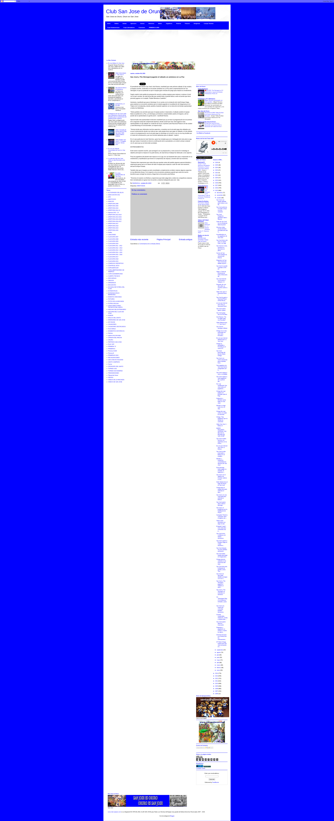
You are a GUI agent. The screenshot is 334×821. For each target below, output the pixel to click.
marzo (219, 665)
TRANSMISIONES (113, 373)
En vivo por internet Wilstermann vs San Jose (221, 339)
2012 (216, 678)
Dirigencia (197, 23)
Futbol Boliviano (203, 89)
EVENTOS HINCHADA (115, 297)
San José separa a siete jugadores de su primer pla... (221, 379)
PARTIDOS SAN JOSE (115, 342)
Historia (178, 23)
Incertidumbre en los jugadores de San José (221, 236)
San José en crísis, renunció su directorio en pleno (221, 248)
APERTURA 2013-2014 (115, 214)
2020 (216, 177)
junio (218, 657)
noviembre (220, 195)
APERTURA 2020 (113, 230)
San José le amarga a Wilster (221, 327)
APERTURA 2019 (113, 228)
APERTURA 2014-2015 (115, 217)
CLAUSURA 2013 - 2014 (115, 250)
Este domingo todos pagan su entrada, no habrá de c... (221, 470)
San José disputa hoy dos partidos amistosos (221, 549)
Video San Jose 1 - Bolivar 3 (221, 424)
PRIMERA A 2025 (154, 27)
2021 (216, 175)
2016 (216, 188)
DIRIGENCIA (112, 282)
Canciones (142, 27)
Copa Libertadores (129, 27)
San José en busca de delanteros (120, 88)
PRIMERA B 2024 (113, 355)
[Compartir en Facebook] (167, 183)
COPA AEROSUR (113, 268)
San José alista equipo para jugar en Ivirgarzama (221, 555)
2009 (216, 686)
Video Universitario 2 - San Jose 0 (120, 73)
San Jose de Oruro (203, 111)
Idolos (160, 23)
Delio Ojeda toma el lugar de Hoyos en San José (222, 483)
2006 (216, 693)
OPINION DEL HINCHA (115, 337)
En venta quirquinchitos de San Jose (120, 174)
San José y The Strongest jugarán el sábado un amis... (220, 584)
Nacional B (201, 162)
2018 (216, 183)
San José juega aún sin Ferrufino (221, 313)
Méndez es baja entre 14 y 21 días (220, 407)
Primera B (111, 353)
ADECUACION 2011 (114, 195)
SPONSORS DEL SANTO (115, 366)
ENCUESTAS (112, 285)
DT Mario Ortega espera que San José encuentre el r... (221, 644)
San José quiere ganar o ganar (221, 309)
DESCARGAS (112, 278)
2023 (216, 170)
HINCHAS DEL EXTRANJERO (117, 309)
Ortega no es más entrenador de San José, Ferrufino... (221, 333)
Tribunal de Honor (113, 375)
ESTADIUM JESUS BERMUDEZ (113, 293)
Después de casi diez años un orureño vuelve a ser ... (221, 287)
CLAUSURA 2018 (113, 259)
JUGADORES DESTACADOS (117, 326)
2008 (216, 688)
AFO (109, 197)
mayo (218, 660)
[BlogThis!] (164, 183)
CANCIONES (112, 234)
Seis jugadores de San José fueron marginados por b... (221, 368)
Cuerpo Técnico (208, 23)
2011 (216, 681)
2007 (216, 691)
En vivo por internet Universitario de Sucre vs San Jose (116, 150)
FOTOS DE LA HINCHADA (116, 301)
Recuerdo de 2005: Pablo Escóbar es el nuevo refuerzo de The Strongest (214, 114)
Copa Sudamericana (113, 27)
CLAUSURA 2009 (113, 241)
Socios (142, 23)
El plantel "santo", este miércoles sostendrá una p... (221, 529)
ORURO (110, 340)
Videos (116, 23)
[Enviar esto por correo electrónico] (162, 183)
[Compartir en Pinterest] (169, 183)
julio (218, 655)
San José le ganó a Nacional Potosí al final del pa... (221, 299)
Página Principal (163, 239)
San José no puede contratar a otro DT (221, 267)
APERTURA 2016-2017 (115, 221)
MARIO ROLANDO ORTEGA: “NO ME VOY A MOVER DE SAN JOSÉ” (221, 432)
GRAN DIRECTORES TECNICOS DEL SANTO (115, 306)
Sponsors (133, 23)
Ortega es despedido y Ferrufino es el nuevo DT (221, 346)
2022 (216, 172)
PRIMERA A (111, 348)
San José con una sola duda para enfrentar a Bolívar (221, 497)
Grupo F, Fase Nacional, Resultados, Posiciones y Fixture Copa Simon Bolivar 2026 (204, 167)
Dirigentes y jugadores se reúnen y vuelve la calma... (221, 630)
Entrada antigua (185, 239)
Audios (110, 232)
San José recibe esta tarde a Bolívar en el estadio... (221, 454)
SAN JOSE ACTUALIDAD (115, 359)
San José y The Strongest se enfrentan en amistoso (220, 592)
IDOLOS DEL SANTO (114, 317)
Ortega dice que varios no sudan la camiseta (221, 413)
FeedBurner (215, 782)
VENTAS (110, 377)
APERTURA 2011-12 (114, 210)
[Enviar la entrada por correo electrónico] (158, 183)
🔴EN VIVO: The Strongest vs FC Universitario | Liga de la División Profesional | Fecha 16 (214, 92)
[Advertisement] (157, 44)
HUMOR (110, 315)
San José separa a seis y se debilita (221, 373)
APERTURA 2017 (113, 223)
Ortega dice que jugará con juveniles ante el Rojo (221, 393)
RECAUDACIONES (114, 357)
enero (218, 670)
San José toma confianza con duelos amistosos (221, 536)
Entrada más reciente (139, 239)
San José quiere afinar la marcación (221, 623)
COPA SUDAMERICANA (115, 274)
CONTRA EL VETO (113, 265)
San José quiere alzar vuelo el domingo (221, 503)
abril (218, 662)
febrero (219, 667)
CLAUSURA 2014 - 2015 (115, 252)
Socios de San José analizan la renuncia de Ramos (221, 255)
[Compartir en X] (165, 183)
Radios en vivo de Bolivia (203, 236)
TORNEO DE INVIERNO (115, 371)
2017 (216, 185)
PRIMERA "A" (112, 346)
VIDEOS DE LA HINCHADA (116, 379)
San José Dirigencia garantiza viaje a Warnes (221, 217)
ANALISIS (111, 201)
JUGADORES (112, 324)
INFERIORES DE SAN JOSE (116, 320)
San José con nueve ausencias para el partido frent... (221, 360)
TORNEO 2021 (112, 368)
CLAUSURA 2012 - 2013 (115, 248)
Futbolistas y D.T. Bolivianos (206, 98)
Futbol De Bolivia (203, 201)
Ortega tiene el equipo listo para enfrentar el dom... (221, 490)
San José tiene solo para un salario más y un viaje (222, 241)
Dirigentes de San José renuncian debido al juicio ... (221, 261)
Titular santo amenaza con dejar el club (220, 522)
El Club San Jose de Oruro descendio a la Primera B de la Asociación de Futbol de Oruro (213, 125)
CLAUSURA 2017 (113, 256)
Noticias (110, 333)
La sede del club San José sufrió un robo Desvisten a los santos (116, 160)
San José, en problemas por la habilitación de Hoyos (221, 510)
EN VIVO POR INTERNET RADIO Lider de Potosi (203, 240)
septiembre (220, 650)
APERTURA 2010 (113, 208)
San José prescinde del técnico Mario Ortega (220, 353)
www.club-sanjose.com (114, 812)
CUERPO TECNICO (114, 276)
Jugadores (169, 23)
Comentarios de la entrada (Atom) (149, 243)
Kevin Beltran (112, 328)
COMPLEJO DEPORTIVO (116, 263)
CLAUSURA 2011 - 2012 (115, 245)
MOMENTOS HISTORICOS (116, 331)
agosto (219, 652)
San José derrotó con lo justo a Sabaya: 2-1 (221, 280)
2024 (216, 167)
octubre (219, 197)
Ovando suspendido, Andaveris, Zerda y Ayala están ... (221, 617)
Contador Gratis (200, 768)
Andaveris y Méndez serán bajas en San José (221, 401)
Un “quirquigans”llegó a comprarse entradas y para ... (221, 600)
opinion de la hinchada (114, 335)
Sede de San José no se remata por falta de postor (221, 223)
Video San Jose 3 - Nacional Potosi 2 (221, 293)
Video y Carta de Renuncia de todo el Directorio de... (221, 274)
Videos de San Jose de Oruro (207, 121)
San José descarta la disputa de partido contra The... (221, 569)
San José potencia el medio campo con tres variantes (221, 209)
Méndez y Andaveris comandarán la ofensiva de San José (221, 462)
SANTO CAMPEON (114, 362)
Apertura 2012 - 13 (113, 212)
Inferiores (151, 23)
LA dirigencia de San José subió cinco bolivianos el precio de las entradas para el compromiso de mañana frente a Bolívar (117, 116)
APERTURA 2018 (113, 225)
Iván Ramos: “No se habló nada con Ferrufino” (221, 318)
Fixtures (187, 23)
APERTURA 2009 (113, 206)
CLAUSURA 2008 (113, 239)
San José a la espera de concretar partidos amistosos (220, 609)
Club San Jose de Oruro (134, 11)
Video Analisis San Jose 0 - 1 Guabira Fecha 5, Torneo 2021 (120, 142)
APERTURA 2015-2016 (115, 219)
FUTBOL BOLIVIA (113, 303)
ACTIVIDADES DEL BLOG (116, 192)
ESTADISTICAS (112, 291)
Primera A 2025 (112, 351)
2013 (216, 676)
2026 (216, 162)
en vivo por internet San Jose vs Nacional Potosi (221, 304)
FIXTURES (111, 299)
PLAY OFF (111, 344)
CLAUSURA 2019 (113, 261)
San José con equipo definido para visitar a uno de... (221, 202)
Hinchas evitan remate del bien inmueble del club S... (222, 229)
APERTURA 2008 (113, 203)
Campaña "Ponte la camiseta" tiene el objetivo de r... (221, 516)
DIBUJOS (111, 280)
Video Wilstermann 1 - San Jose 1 (221, 323)
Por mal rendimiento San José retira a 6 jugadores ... (221, 386)
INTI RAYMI (111, 322)
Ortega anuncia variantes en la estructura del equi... (221, 562)
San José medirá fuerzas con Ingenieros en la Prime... (221, 441)
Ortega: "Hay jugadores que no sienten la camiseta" (221, 419)
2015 (216, 190)
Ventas (124, 23)
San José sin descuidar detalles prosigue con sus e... (221, 576)
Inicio (108, 23)
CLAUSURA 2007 (113, 237)
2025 (216, 165)
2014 (216, 673)
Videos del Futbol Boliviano (203, 220)
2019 (216, 180)
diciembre (220, 192)
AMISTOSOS (141, 186)
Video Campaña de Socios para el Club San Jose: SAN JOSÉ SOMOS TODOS (120, 133)
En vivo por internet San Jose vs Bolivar (221, 447)
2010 (216, 683)
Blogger (172, 816)
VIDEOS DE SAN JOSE (115, 382)
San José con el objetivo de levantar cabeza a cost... (221, 477)
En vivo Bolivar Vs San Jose (116, 63)
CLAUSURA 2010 (113, 243)
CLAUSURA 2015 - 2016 (115, 254)
